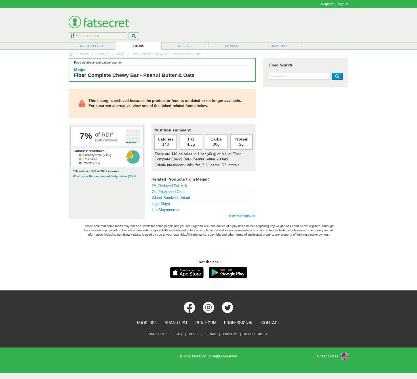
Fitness (231, 46)
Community (278, 46)
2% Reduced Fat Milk (169, 186)
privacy (230, 334)
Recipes (184, 46)
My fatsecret (92, 46)
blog (193, 334)
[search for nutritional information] (336, 76)
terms (210, 334)
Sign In (343, 4)
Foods (138, 46)
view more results (242, 215)
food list (147, 322)
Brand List (102, 54)
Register (327, 4)
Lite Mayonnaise (165, 210)
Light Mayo (161, 204)
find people (158, 334)
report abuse (256, 334)
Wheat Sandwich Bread (171, 198)
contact (270, 322)
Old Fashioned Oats (168, 192)
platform (205, 322)
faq (179, 334)
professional (239, 322)
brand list (176, 322)
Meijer (120, 54)
